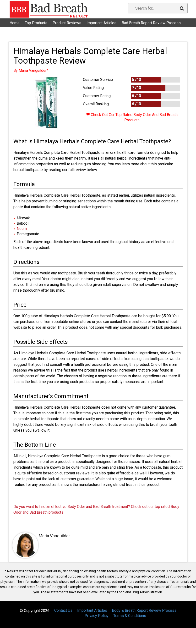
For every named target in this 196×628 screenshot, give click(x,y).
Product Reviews (67, 23)
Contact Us (21, 28)
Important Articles (101, 23)
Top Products (36, 23)
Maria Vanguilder (54, 535)
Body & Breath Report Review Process (144, 610)
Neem (22, 228)
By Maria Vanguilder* (30, 70)
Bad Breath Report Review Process (151, 23)
